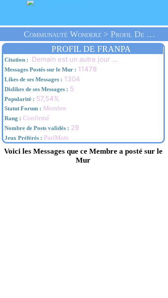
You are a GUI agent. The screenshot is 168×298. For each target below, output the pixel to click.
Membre (34, 108)
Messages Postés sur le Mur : (39, 69)
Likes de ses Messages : (32, 79)
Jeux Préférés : (22, 137)
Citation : (15, 59)
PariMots (56, 137)
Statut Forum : (22, 108)
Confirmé (26, 118)
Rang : (12, 118)
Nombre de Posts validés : (36, 128)
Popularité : (18, 99)
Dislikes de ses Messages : (35, 89)
